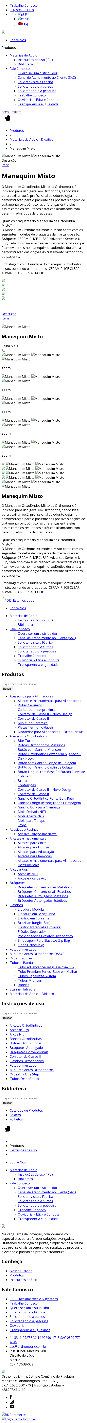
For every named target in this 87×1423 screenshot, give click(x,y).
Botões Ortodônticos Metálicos (41, 745)
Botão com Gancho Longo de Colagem (47, 763)
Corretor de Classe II (33, 718)
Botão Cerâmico (30, 705)
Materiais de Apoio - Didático (31, 139)
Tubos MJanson (30, 980)
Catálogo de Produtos (26, 1110)
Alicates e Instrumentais (28, 838)
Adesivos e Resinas (24, 829)
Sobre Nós (18, 40)
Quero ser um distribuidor (37, 73)
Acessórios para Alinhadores (31, 696)
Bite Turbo (26, 740)
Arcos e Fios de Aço (32, 878)
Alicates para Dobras (33, 847)
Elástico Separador (32, 931)
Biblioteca (25, 64)
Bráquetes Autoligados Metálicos (43, 896)
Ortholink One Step (24, 1074)
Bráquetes (17, 883)
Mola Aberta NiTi (31, 816)
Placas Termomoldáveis (36, 727)
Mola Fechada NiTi (32, 811)
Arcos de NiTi (28, 874)
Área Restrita (11, 112)
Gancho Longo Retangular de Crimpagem (49, 803)
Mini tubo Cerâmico (33, 723)
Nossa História (21, 1271)
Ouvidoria (17, 1325)
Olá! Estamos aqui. (20, 600)
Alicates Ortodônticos (26, 1025)
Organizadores (21, 958)
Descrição (9, 314)
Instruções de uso (23, 1150)
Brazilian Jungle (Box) (34, 922)
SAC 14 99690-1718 (45, 1337)
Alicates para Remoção (35, 856)
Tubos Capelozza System (37, 976)
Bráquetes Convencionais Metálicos (45, 887)
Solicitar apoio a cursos (35, 86)
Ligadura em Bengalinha (36, 914)
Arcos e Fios (19, 869)
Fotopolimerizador (24, 949)
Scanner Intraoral (23, 989)
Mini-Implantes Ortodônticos (32, 1070)
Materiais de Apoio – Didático (32, 994)
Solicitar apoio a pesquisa (37, 91)
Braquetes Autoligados (27, 1047)
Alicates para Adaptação (36, 851)
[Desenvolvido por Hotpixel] (19, 1419)
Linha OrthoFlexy (31, 945)
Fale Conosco (20, 68)
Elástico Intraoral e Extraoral (39, 927)
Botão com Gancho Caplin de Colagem (46, 767)
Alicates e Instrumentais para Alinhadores (49, 700)
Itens (5, 165)
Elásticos (16, 905)
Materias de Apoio (23, 55)
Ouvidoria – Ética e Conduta (38, 99)
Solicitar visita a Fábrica (35, 82)
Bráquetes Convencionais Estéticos (44, 891)
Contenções (27, 785)
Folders (15, 1115)
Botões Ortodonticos (25, 1043)
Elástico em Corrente (33, 918)
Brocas (23, 780)
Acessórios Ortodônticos (28, 736)
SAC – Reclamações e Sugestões (34, 1299)
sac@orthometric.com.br (28, 1346)
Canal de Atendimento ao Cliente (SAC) (47, 77)
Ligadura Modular (31, 909)
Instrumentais (28, 865)
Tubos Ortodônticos (25, 1078)
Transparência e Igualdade (38, 104)
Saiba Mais (10, 346)
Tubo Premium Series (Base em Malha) (47, 971)
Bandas (23, 985)
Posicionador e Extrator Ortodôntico (45, 936)
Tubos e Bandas (22, 962)
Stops (22, 825)
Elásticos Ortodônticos (27, 1061)
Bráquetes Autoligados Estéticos (42, 900)
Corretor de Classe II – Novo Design (45, 714)
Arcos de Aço (19, 1030)
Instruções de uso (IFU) (35, 60)
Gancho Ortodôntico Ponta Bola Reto (46, 798)
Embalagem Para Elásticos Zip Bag (44, 940)
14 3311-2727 (20, 1337)
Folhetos (16, 1119)
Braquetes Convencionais (29, 1052)
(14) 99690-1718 (22, 10)
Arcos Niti (17, 1034)
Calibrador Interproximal (36, 709)
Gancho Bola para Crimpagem (40, 807)
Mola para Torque (32, 820)
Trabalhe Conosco (24, 5)
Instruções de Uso (23, 1279)
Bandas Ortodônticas (26, 1039)
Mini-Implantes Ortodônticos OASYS (37, 954)
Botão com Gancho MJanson (39, 749)
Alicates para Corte (32, 843)
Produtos (17, 130)
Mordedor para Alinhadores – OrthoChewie (51, 732)
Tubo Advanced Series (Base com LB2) (46, 967)
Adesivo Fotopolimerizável (37, 834)
